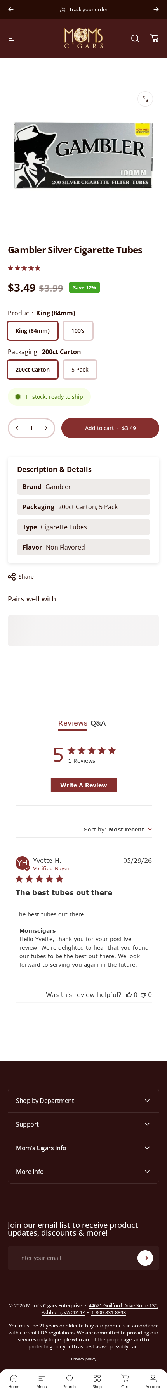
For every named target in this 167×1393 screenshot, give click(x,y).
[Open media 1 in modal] (145, 99)
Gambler (58, 486)
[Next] (156, 9)
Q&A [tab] (98, 723)
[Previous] (10, 9)
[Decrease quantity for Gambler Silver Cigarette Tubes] (17, 428)
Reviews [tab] (72, 723)
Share (26, 576)
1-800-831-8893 (108, 1312)
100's (78, 330)
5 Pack (80, 369)
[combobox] (118, 829)
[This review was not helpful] (143, 994)
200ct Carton (33, 369)
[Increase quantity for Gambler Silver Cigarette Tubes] (46, 428)
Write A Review (83, 785)
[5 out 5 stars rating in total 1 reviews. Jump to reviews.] (24, 268)
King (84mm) (33, 330)
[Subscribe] (145, 1258)
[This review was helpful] (129, 994)
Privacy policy (83, 1359)
